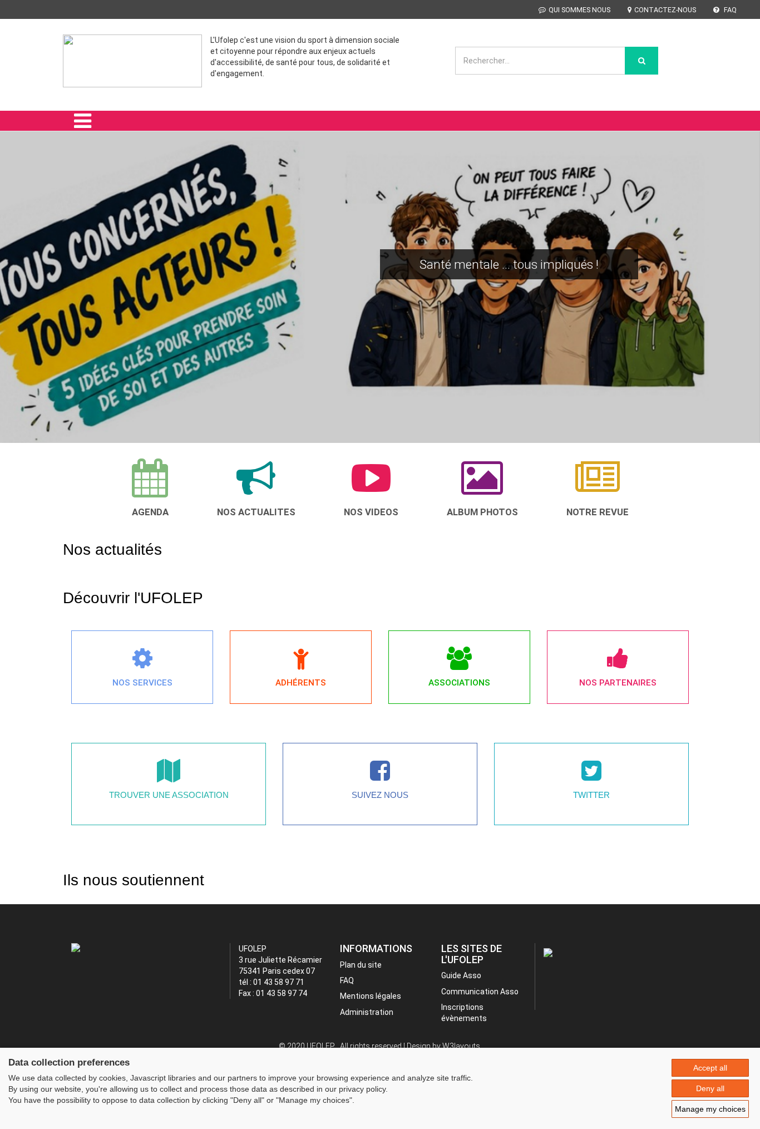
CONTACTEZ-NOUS (665, 10)
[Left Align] (641, 61)
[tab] (150, 487)
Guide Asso (461, 975)
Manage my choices (710, 1109)
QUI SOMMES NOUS (579, 10)
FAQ (729, 10)
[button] (23, 302)
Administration (366, 1012)
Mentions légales (370, 996)
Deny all (710, 1088)
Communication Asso (480, 991)
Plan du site (361, 964)
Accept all (710, 1067)
